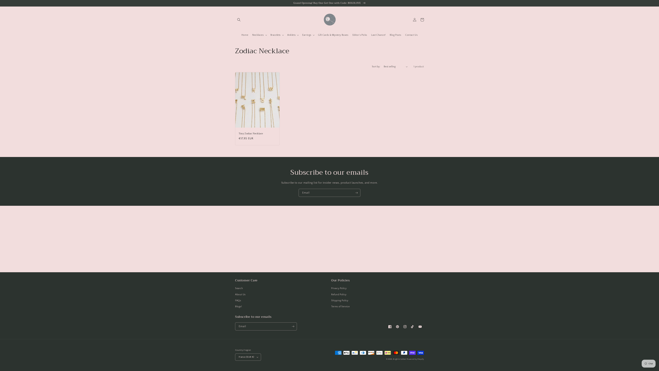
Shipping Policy (339, 300)
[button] (239, 20)
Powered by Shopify (415, 359)
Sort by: (376, 66)
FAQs (238, 300)
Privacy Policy (338, 288)
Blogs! (238, 306)
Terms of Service (340, 306)
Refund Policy (338, 294)
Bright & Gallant (399, 359)
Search (239, 288)
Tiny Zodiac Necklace (251, 133)
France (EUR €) (246, 357)
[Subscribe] (356, 193)
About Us (240, 294)
